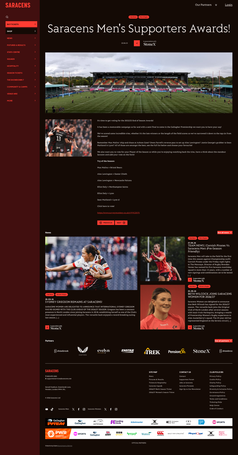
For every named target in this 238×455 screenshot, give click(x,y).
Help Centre (214, 405)
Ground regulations (217, 396)
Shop (9, 31)
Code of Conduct (216, 409)
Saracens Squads (155, 386)
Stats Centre (13, 52)
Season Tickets (14, 73)
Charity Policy (215, 383)
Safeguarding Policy (218, 386)
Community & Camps (17, 87)
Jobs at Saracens (186, 383)
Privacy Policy (215, 376)
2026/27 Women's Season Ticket (161, 392)
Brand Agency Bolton (65, 446)
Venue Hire (12, 94)
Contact (182, 376)
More (9, 101)
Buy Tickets (13, 24)
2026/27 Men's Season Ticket (160, 389)
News (9, 38)
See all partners (222, 341)
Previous (107, 223)
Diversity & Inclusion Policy (221, 389)
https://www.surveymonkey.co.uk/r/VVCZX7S (118, 213)
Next (119, 223)
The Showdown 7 (15, 80)
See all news (223, 232)
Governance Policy (217, 392)
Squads (11, 59)
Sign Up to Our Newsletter (190, 389)
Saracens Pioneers (186, 386)
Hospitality (13, 66)
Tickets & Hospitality (157, 383)
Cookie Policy (215, 380)
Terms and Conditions (218, 399)
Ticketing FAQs (216, 402)
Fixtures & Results (16, 45)
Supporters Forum (186, 380)
